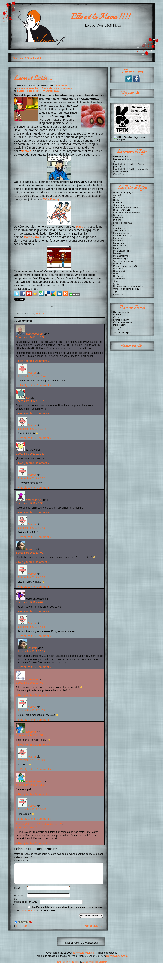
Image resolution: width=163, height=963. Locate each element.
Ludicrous (118, 240)
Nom (17, 888)
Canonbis (118, 202)
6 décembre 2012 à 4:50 (29, 682)
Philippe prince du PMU (125, 266)
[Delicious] (47, 293)
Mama (40, 313)
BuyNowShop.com (117, 956)
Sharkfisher (119, 278)
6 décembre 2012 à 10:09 (30, 337)
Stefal (116, 283)
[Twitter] (16, 293)
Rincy (116, 273)
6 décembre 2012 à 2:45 (31, 527)
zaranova (32, 679)
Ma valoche (119, 243)
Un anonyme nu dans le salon (128, 286)
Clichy (116, 317)
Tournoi (37, 90)
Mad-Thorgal (119, 245)
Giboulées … (119, 174)
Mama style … (93, 925)
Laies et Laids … (33, 78)
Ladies (20, 90)
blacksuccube (34, 334)
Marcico (117, 248)
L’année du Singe (122, 159)
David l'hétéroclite (122, 210)
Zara (56, 90)
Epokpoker (118, 217)
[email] (29, 293)
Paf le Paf (118, 263)
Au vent (117, 195)
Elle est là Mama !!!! (100, 17)
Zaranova (118, 294)
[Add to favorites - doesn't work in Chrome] (35, 293)
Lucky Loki (118, 238)
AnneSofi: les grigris (123, 192)
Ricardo (31, 732)
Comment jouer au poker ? (126, 207)
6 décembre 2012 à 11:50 (30, 453)
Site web (32, 902)
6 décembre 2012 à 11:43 (32, 428)
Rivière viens (119, 276)
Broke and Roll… (121, 171)
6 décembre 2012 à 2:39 (29, 503)
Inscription (91, 942)
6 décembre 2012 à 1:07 (31, 478)
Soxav (116, 281)
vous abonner (28, 910)
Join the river (119, 228)
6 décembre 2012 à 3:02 (29, 552)
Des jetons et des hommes (126, 212)
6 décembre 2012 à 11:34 (30, 401)
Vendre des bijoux (122, 332)
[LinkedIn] (59, 293)
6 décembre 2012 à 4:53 (31, 710)
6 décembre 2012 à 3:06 (31, 577)
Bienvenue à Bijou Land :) (27, 58)
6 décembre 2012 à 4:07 (29, 602)
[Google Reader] (53, 293)
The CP (117, 327)
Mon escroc (119, 253)
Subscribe (61, 85)
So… (115, 161)
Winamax (48, 90)
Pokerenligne (120, 325)
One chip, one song (123, 261)
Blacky (116, 197)
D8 (28, 397)
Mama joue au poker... (28, 88)
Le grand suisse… (122, 233)
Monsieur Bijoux (121, 258)
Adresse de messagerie (20, 900)
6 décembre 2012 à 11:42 (32, 376)
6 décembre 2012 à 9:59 (29, 735)
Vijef (115, 291)
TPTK (116, 330)
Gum (115, 225)
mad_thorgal (34, 781)
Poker (29, 90)
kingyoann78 (34, 499)
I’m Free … (23, 925)
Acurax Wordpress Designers (95, 962)
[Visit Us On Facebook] (136, 81)
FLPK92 (117, 220)
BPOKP (117, 314)
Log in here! (72, 942)
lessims (31, 549)
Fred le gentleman (122, 223)
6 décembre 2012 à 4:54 (31, 626)
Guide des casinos (122, 322)
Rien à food (119, 271)
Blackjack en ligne (122, 312)
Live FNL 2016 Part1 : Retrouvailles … (132, 169)
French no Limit (121, 319)
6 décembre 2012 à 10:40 (30, 785)
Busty (116, 200)
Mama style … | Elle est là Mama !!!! (39, 824)
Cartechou (118, 205)
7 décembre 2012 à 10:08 (32, 760)
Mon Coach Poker (122, 250)
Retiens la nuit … (122, 156)
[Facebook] (22, 293)
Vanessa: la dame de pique (127, 289)
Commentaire (21, 860)
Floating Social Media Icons (67, 962)
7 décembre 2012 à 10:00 (30, 827)
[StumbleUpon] (41, 293)
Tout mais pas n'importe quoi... (58, 88)
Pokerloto (118, 268)
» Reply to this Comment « (33, 360)
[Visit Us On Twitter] (128, 81)
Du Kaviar (118, 215)
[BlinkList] (65, 293)
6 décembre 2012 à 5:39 (31, 651)
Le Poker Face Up (122, 235)
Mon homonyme (121, 256)
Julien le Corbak (121, 230)
